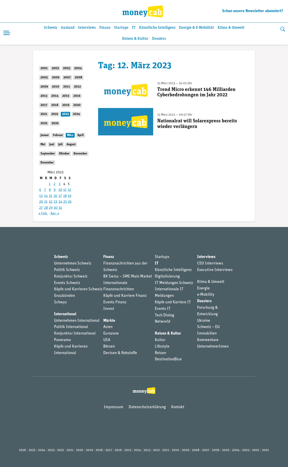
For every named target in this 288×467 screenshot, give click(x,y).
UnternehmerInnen (213, 347)
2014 (54, 96)
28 (46, 208)
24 (60, 202)
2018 (54, 105)
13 (41, 196)
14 (46, 196)
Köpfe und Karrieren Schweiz (78, 289)
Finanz (104, 28)
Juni (51, 144)
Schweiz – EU (208, 327)
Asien (107, 327)
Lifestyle (162, 347)
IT (133, 28)
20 (41, 202)
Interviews (87, 28)
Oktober (64, 153)
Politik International (71, 327)
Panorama (62, 340)
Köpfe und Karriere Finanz (125, 296)
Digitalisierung (167, 277)
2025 (43, 123)
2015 (65, 96)
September (47, 153)
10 (60, 190)
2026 (55, 123)
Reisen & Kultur (135, 39)
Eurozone (111, 334)
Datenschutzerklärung (147, 407)
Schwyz (60, 302)
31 (60, 208)
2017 (43, 105)
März (70, 135)
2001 (44, 68)
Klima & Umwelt (231, 28)
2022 (54, 114)
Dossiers (159, 39)
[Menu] (7, 33)
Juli (60, 144)
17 (60, 196)
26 (70, 202)
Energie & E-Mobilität (196, 28)
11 (64, 190)
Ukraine (203, 321)
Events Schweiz (67, 283)
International (65, 314)
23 (55, 202)
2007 (67, 77)
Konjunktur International (75, 334)
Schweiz (50, 28)
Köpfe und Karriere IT (173, 302)
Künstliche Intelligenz (157, 28)
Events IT (163, 309)
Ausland (67, 28)
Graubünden (64, 296)
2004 (78, 68)
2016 (76, 96)
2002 (55, 68)
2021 (43, 114)
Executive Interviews (215, 270)
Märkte (109, 321)
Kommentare (207, 340)
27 (41, 208)
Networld (162, 322)
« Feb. (43, 213)
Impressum (113, 407)
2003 (66, 68)
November (80, 153)
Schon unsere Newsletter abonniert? (252, 11)
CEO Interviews (210, 264)
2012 (77, 86)
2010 (55, 86)
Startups (121, 28)
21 (45, 202)
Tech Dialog (164, 315)
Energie (203, 288)
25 (65, 202)
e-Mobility (205, 295)
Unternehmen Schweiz (72, 264)
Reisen (160, 353)
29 (51, 208)
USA (106, 340)
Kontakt (177, 407)
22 (50, 202)
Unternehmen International (76, 321)
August (71, 144)
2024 (76, 114)
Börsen (109, 347)
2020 (77, 105)
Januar (44, 135)
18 (65, 196)
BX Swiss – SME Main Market (127, 277)
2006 (55, 77)
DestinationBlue (168, 359)
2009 (44, 86)
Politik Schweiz (67, 270)
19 (69, 196)
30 (56, 208)
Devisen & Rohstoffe (120, 353)
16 (55, 196)
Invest (108, 309)
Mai (42, 144)
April (80, 135)
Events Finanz (114, 302)
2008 (78, 77)
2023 (65, 114)
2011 (66, 86)
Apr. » (54, 213)
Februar (58, 135)
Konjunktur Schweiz (71, 277)
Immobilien (207, 334)
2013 (43, 96)
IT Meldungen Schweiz (174, 283)
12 (69, 190)
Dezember (47, 162)
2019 (65, 105)
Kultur (160, 340)
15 (50, 196)
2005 (44, 77)
